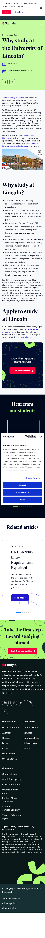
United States (9, 758)
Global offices (9, 774)
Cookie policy (9, 908)
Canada (6, 738)
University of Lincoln (15, 97)
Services (28, 732)
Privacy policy (9, 903)
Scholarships (30, 743)
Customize (21, 492)
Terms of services (11, 898)
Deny (22, 500)
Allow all (22, 485)
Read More (20, 597)
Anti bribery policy (12, 779)
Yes (6, 12)
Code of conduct (11, 784)
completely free (25, 337)
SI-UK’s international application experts (20, 144)
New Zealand (9, 753)
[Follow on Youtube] (22, 703)
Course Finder (31, 727)
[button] (15, 506)
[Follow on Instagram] (30, 703)
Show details (31, 478)
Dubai (5, 743)
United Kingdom (10, 727)
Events (27, 748)
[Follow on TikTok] (5, 711)
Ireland (5, 748)
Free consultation (21, 370)
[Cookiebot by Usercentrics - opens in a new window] (26, 436)
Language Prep (31, 738)
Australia (7, 732)
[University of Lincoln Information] (22, 169)
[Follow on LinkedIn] (5, 703)
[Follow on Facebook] (13, 703)
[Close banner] (41, 437)
